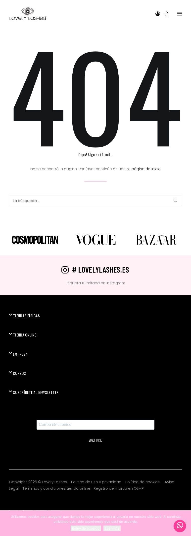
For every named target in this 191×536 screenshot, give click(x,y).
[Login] (155, 13)
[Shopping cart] (164, 13)
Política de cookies (143, 481)
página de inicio (146, 168)
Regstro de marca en (113, 488)
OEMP (138, 488)
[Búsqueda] (95, 200)
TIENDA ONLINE (24, 334)
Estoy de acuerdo (85, 528)
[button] (179, 13)
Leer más (112, 528)
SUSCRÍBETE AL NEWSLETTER (36, 392)
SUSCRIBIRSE (95, 440)
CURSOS (19, 373)
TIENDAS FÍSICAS (26, 315)
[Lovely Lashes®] (28, 13)
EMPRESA (20, 354)
